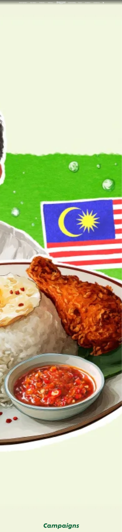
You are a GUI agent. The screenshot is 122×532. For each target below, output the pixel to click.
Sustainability (72, 2)
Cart (103, 2)
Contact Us (97, 2)
